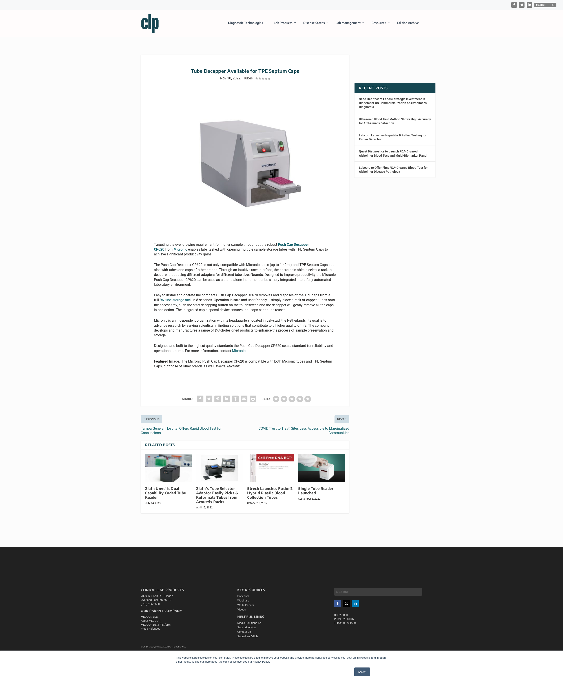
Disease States (314, 23)
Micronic (180, 249)
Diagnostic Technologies (245, 23)
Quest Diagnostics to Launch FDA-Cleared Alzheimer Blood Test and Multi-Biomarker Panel (393, 153)
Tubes (248, 78)
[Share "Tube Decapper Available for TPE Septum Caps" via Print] (253, 398)
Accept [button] (362, 672)
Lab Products (283, 23)
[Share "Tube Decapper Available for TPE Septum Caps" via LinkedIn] (226, 398)
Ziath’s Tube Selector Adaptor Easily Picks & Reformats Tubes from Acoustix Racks (217, 495)
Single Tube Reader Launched (315, 490)
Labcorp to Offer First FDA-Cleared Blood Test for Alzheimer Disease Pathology (393, 169)
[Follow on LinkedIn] (355, 603)
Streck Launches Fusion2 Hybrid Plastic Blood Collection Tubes (270, 493)
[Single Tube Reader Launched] (321, 468)
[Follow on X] (346, 603)
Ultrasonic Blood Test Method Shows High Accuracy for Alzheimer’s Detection (395, 121)
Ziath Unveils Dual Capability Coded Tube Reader (165, 493)
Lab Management (348, 23)
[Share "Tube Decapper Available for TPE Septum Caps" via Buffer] (235, 398)
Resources (378, 23)
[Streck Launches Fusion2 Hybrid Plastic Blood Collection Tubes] (270, 468)
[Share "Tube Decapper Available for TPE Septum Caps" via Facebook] (200, 398)
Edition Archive (408, 23)
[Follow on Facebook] (337, 603)
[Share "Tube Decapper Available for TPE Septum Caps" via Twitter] (209, 398)
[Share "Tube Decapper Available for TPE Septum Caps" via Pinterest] (217, 398)
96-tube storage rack (176, 300)
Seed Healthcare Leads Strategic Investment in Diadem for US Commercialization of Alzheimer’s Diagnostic (393, 103)
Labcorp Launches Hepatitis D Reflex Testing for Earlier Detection (392, 137)
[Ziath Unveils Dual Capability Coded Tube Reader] (168, 468)
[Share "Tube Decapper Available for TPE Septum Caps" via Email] (244, 398)
